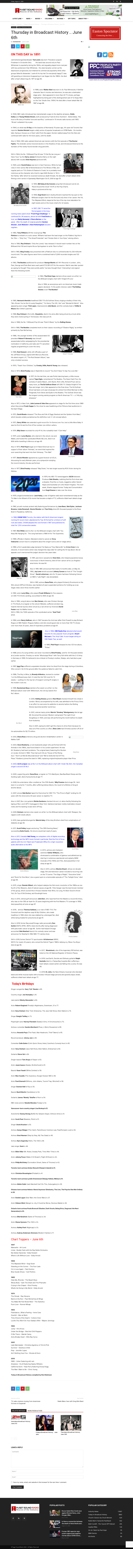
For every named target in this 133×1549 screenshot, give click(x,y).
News (28, 19)
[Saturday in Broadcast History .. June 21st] (22, 1417)
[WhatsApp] (27, 46)
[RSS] (117, 1)
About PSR (82, 19)
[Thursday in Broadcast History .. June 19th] (72, 1423)
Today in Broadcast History (31, 24)
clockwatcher (17, 41)
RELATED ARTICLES (18, 1411)
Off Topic (72, 19)
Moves (37, 19)
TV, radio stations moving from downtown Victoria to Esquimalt (25, 1402)
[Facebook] (113, 1)
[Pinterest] (23, 46)
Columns (48, 19)
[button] (119, 19)
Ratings (60, 19)
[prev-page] (12, 1438)
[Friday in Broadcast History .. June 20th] (47, 1423)
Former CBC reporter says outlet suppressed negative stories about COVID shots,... (72, 1533)
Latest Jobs (17, 19)
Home (13, 24)
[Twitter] (120, 1)
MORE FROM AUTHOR (35, 1411)
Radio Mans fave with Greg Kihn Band (70, 1401)
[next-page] (15, 1438)
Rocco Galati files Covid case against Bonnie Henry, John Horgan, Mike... (72, 1513)
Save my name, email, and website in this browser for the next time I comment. (40, 1482)
